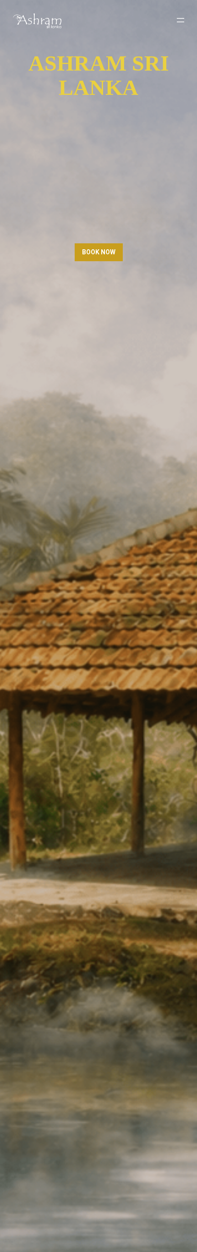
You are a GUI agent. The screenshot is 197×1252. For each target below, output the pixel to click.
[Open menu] (180, 20)
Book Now (98, 252)
